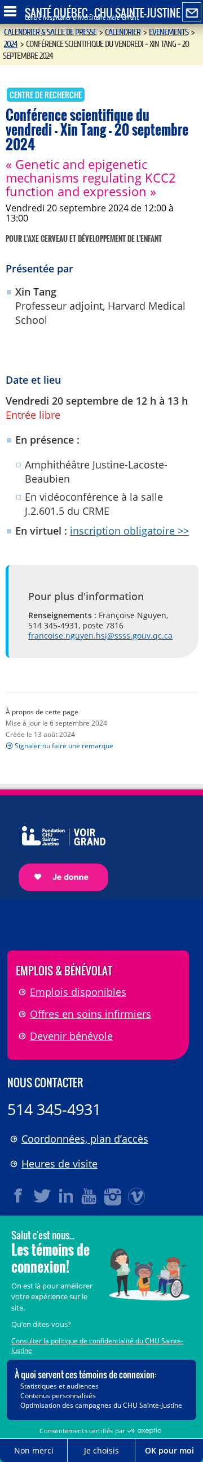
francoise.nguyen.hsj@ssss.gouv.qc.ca (100, 635)
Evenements (168, 32)
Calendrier (122, 32)
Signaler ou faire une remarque (64, 745)
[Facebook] (18, 1196)
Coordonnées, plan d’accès (84, 1139)
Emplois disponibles (78, 992)
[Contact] (192, 12)
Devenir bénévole (71, 1036)
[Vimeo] (137, 1196)
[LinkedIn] (66, 1196)
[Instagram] (113, 1196)
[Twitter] (42, 1196)
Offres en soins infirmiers (90, 1014)
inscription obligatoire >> (129, 530)
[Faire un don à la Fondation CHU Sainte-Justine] (57, 848)
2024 (10, 44)
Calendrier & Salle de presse (50, 32)
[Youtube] (89, 1196)
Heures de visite (59, 1163)
